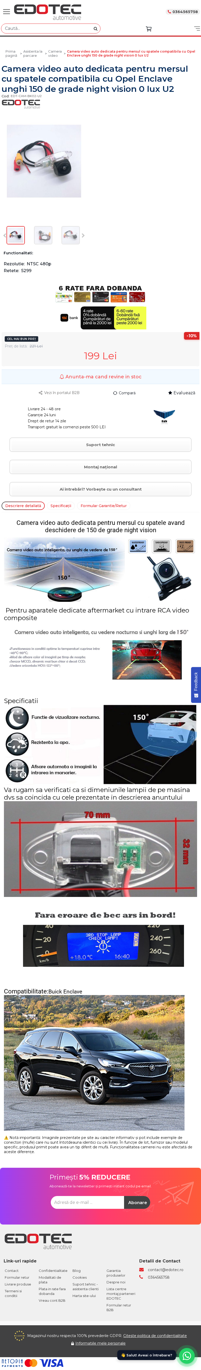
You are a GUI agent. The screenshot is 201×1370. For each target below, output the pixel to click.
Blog (76, 1270)
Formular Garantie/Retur (104, 505)
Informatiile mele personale (100, 1343)
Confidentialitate (53, 1270)
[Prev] (5, 235)
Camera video (55, 53)
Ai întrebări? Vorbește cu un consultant (101, 489)
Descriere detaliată (23, 505)
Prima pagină (11, 53)
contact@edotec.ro (165, 1269)
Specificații (61, 505)
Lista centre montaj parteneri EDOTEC (121, 1293)
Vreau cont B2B (52, 1300)
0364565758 (185, 11)
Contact (12, 1270)
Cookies (79, 1277)
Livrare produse (18, 1284)
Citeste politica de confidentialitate (155, 1335)
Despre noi (116, 1282)
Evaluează (184, 392)
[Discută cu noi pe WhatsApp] (187, 1356)
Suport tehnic (100, 444)
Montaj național (100, 466)
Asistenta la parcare (32, 53)
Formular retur (17, 1277)
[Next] (82, 235)
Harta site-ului (84, 1296)
